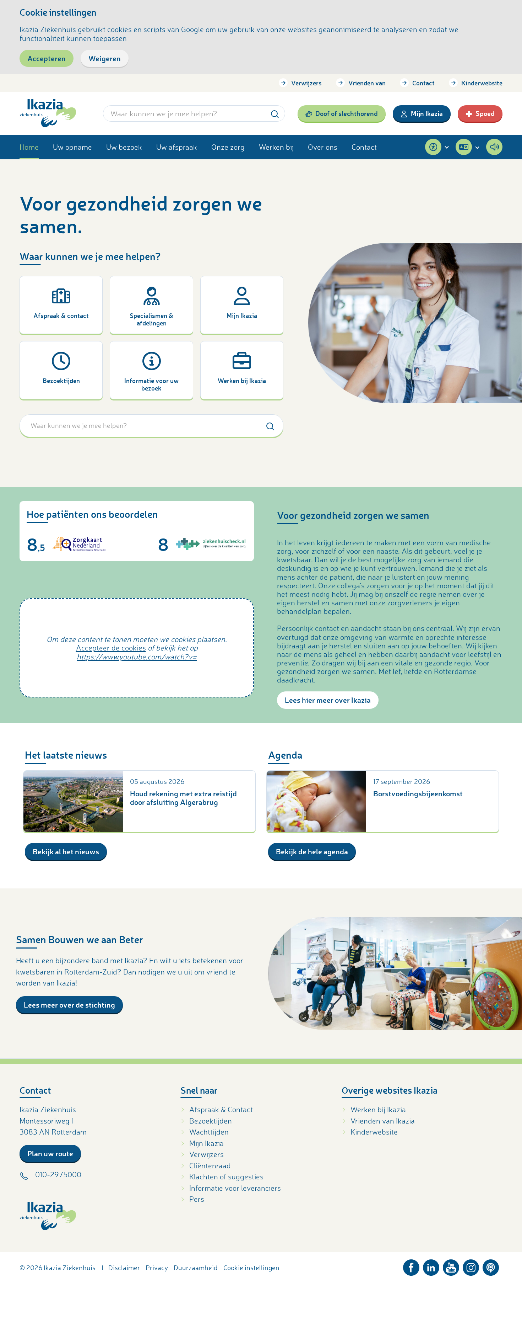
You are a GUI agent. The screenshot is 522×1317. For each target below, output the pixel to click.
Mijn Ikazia (427, 113)
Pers (196, 1199)
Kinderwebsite (481, 83)
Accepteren (46, 58)
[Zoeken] (275, 113)
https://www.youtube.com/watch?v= (137, 656)
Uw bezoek (124, 147)
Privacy (157, 1267)
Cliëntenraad (210, 1165)
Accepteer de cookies (111, 647)
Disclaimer (124, 1267)
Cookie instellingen (251, 1267)
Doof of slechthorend (346, 113)
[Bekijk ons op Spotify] (491, 1266)
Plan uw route (50, 1153)
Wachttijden (209, 1131)
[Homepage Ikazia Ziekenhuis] (48, 113)
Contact (423, 83)
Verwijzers (306, 83)
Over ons (322, 147)
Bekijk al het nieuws (66, 851)
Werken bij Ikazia (378, 1109)
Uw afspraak (176, 147)
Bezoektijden (210, 1120)
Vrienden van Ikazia (382, 1120)
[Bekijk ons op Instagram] (471, 1266)
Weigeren (104, 58)
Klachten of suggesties (226, 1176)
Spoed (485, 113)
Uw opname (72, 147)
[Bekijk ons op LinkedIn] (431, 1266)
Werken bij (276, 147)
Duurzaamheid (196, 1267)
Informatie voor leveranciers (235, 1188)
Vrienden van (367, 83)
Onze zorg (228, 147)
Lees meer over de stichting (69, 1004)
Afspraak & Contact (221, 1109)
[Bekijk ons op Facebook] (411, 1266)
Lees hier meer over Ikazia (328, 700)
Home (29, 147)
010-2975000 (58, 1174)
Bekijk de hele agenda (312, 851)
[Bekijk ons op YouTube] (451, 1266)
